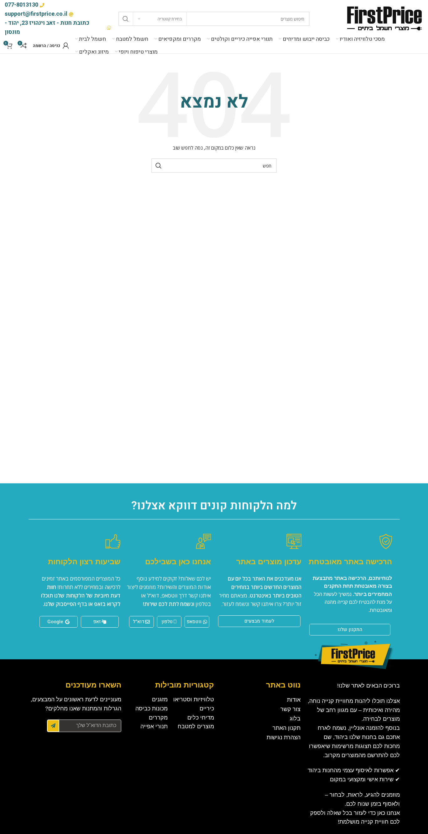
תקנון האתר (286, 728)
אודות (293, 700)
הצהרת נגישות (283, 737)
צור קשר (290, 709)
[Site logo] (384, 18)
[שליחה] (53, 726)
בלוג (295, 718)
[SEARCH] (125, 19)
